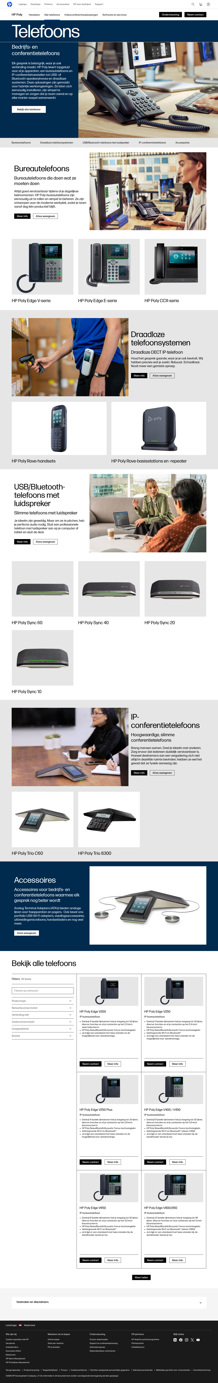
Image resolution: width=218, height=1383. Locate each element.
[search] (193, 4)
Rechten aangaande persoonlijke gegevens (109, 1370)
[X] (192, 1340)
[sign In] (208, 4)
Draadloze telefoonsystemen (56, 142)
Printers (48, 4)
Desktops (36, 4)
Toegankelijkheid (50, 1370)
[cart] (201, 4)
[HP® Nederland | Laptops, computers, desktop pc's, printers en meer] (9, 4)
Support (99, 4)
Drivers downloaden (99, 1339)
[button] (109, 1303)
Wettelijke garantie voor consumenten (173, 1370)
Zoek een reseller (56, 1343)
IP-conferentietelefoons (152, 142)
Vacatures (10, 1343)
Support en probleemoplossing (104, 1343)
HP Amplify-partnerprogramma (145, 1339)
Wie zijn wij (11, 1334)
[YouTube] (198, 1340)
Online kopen (54, 1339)
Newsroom (10, 1355)
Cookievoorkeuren (79, 1370)
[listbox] (43, 1001)
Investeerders (12, 1347)
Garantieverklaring (201, 1370)
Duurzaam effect (13, 1351)
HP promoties (54, 1347)
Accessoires (62, 4)
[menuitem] (22, 4)
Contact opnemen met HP (17, 1339)
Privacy (64, 1370)
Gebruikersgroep (97, 1347)
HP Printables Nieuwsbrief (18, 1362)
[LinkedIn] (175, 1340)
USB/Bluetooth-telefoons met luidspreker (106, 142)
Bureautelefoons (21, 142)
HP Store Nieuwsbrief (15, 1358)
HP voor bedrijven (82, 4)
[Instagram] (186, 1340)
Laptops (23, 4)
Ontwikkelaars (138, 1347)
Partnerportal (138, 1343)
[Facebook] (180, 1340)
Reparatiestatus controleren (102, 1351)
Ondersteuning (97, 1334)
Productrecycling (31, 1370)
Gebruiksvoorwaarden (143, 1370)
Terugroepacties (13, 1370)
